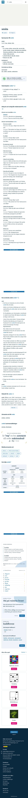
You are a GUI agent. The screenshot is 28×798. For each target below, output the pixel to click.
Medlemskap (6, 783)
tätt (16, 99)
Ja (9, 441)
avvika (4, 50)
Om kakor (5, 781)
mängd (9, 43)
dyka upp (9, 62)
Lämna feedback (7, 771)
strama (17, 55)
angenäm (7, 589)
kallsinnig (6, 639)
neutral (20, 639)
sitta (14, 99)
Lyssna (5, 32)
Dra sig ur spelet (7, 124)
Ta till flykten (6, 239)
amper (6, 591)
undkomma (14, 71)
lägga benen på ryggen (9, 179)
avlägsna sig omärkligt (20, 50)
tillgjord (7, 573)
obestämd (15, 639)
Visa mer (13, 407)
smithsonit (5, 456)
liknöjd (10, 639)
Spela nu (14, 668)
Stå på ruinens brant (13, 601)
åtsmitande (8, 427)
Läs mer (22, 615)
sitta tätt (13, 55)
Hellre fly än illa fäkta (8, 159)
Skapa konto (14, 732)
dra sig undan (20, 52)
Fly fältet (5, 136)
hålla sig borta (10, 54)
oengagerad (18, 638)
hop (6, 43)
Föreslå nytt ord (7, 770)
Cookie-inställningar (8, 779)
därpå (6, 583)
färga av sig (6, 57)
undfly (5, 71)
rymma (6, 48)
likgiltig (5, 630)
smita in (4, 450)
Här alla (16, 615)
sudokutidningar (7, 744)
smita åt (5, 55)
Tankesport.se (18, 741)
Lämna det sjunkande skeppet (10, 188)
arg (6, 587)
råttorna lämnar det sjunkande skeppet (12, 216)
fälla (11, 57)
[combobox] (15, 2)
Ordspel (5, 766)
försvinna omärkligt (8, 52)
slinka (14, 52)
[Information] (15, 86)
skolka (4, 54)
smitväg (3, 427)
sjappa (12, 50)
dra (2, 71)
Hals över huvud (7, 150)
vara (9, 63)
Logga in (14, 734)
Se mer (23, 652)
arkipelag (7, 585)
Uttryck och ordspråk (8, 768)
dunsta (8, 50)
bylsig (11, 63)
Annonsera (5, 792)
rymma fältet (6, 198)
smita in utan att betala (13, 450)
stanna (4, 62)
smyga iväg (15, 48)
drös (13, 43)
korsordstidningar (11, 742)
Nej (13, 441)
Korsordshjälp (6, 764)
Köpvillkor (5, 784)
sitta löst (5, 63)
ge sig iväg (21, 48)
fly (3, 48)
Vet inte (17, 441)
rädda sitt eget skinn (8, 206)
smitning (8, 417)
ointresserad (11, 638)
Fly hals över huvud (8, 144)
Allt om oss (5, 790)
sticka (10, 48)
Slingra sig (5, 228)
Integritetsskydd (7, 777)
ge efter (7, 581)
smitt (17, 456)
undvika (9, 71)
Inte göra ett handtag (8, 171)
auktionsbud (18, 438)
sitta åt (9, 55)
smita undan (5, 453)
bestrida (7, 579)
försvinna (5, 94)
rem (6, 575)
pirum (6, 577)
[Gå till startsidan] (3, 2)
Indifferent (8, 624)
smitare (3, 417)
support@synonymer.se (8, 751)
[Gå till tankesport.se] (14, 746)
